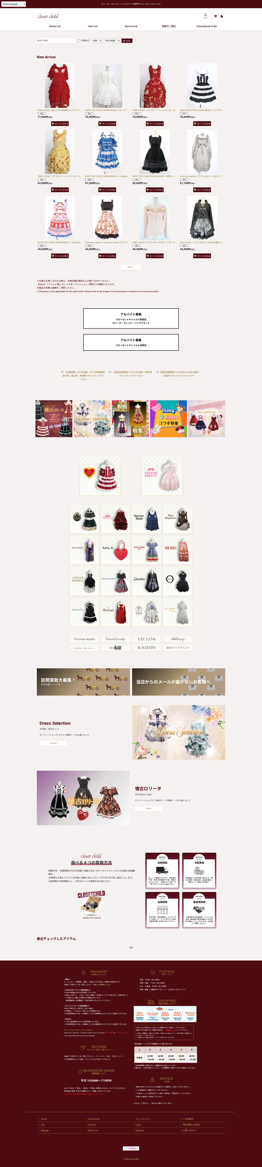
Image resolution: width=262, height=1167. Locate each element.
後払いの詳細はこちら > (102, 985)
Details (53, 743)
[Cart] (215, 16)
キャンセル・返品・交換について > (109, 1056)
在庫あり (85, 40)
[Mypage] (221, 16)
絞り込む (127, 41)
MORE (149, 808)
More (130, 267)
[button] (205, 16)
